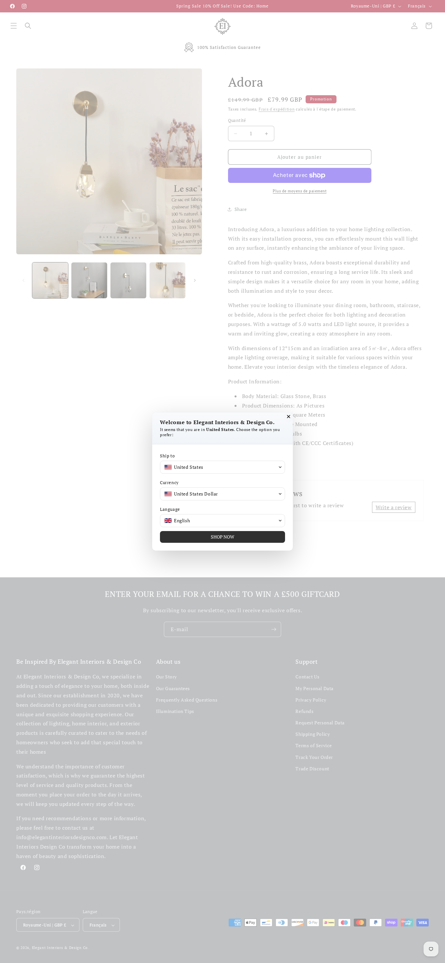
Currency (169, 482)
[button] (222, 467)
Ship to (167, 456)
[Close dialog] (288, 416)
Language (170, 509)
